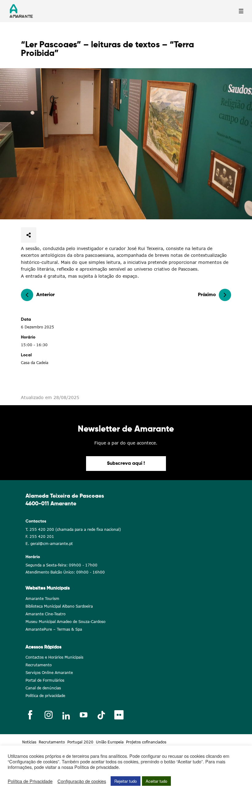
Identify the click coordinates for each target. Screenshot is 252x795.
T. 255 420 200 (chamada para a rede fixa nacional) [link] (73, 529)
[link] (126, 143)
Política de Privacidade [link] (30, 781)
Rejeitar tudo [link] (125, 781)
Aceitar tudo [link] (156, 781)
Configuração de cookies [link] (81, 781)
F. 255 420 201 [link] (40, 536)
